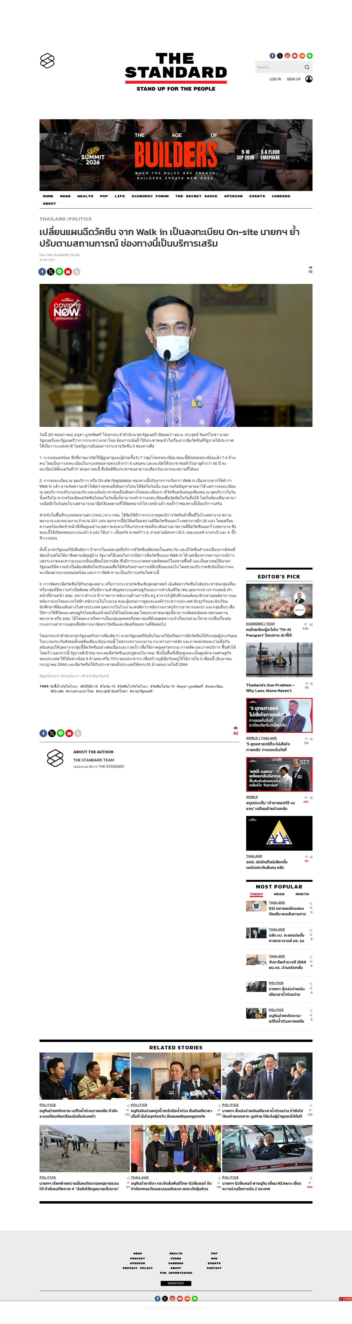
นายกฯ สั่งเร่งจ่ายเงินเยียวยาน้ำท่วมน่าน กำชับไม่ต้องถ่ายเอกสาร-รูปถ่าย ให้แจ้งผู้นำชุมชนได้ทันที (287, 991)
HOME (48, 196)
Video (175, 1258)
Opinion (137, 1263)
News (137, 1253)
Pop (214, 1253)
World (252, 738)
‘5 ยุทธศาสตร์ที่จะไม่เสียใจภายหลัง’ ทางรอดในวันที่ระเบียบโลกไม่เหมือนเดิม (268, 746)
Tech (270, 624)
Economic (254, 624)
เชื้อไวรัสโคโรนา (65, 686)
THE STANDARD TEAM (62, 255)
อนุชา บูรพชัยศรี (191, 686)
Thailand (53, 218)
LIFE (119, 196)
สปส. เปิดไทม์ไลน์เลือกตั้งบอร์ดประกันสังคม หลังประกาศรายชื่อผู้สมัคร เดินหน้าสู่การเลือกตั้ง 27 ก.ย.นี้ (268, 864)
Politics (80, 218)
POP (104, 196)
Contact (214, 1268)
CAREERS (281, 196)
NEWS (65, 196)
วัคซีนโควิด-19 (164, 686)
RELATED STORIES (176, 1047)
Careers (175, 1263)
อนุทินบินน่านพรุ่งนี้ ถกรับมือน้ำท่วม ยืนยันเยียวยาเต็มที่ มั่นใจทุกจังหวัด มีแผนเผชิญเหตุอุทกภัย (171, 1113)
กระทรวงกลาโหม (81, 691)
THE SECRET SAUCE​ (196, 196)
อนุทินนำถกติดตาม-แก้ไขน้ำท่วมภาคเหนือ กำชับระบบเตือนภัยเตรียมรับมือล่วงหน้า (286, 1018)
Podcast (137, 1258)
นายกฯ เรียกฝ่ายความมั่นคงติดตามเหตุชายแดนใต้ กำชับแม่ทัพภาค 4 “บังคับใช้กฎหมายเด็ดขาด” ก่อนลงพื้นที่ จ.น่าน (79, 1186)
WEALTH (85, 196)
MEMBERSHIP (176, 1283)
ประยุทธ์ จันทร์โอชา (113, 691)
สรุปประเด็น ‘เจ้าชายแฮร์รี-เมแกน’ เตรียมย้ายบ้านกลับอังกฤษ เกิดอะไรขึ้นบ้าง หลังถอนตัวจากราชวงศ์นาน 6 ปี (270, 805)
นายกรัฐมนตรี (142, 691)
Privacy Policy (138, 1268)
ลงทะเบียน (215, 686)
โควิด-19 (108, 686)
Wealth (176, 1253)
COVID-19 (90, 686)
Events (214, 1263)
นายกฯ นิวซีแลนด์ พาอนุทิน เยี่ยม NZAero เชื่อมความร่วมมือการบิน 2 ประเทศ (261, 1186)
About (175, 1268)
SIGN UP (294, 79)
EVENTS (257, 196)
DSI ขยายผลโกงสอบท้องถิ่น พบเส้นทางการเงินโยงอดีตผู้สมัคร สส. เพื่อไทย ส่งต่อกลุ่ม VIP (287, 910)
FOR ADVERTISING (176, 1273)
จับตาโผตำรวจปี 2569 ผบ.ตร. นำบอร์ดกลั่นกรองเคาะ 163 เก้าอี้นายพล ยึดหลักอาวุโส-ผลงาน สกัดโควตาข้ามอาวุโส (287, 964)
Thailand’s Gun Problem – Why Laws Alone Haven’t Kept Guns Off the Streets (270, 687)
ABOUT (49, 203)
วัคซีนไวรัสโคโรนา (133, 686)
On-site (58, 691)
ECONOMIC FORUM (150, 196)
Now (214, 1258)
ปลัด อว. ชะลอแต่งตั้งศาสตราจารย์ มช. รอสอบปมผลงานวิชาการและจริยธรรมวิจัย (287, 937)
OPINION (233, 196)
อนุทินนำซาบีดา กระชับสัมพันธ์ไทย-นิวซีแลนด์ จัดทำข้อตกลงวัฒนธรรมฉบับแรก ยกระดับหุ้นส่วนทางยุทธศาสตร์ (171, 1186)
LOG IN (275, 79)
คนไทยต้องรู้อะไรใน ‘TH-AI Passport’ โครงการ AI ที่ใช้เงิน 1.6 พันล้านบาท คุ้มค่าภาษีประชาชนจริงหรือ (270, 632)
